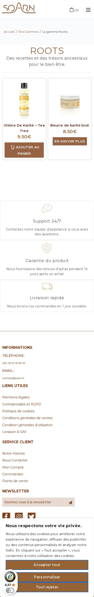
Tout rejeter (47, 587)
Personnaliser (47, 577)
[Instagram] (19, 517)
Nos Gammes (28, 31)
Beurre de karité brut (69, 125)
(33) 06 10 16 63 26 (13, 363)
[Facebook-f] (6, 517)
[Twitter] (32, 517)
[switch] (10, 590)
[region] (47, 557)
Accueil (9, 31)
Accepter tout (47, 565)
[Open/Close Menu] (88, 10)
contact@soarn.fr (13, 378)
